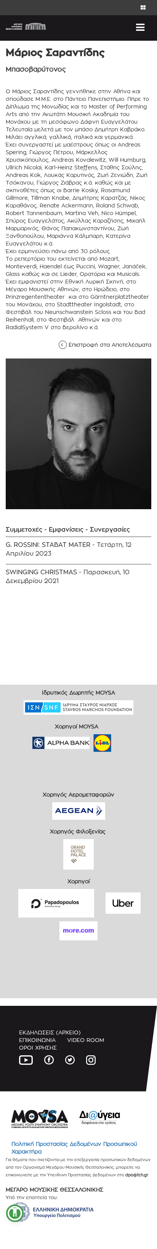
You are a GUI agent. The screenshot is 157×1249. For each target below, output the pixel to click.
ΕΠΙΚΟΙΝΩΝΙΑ (37, 1040)
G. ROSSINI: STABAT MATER (48, 545)
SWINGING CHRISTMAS (41, 572)
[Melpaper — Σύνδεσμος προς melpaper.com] (125, 740)
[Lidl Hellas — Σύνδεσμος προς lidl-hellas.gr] (91, 740)
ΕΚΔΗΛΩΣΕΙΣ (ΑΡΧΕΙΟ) (50, 1032)
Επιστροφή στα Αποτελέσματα (107, 344)
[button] (15, 1213)
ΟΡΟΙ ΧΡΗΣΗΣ (38, 1047)
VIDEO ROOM (85, 1040)
